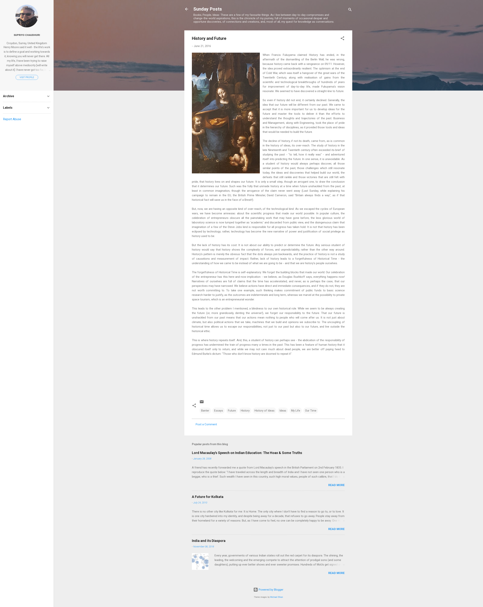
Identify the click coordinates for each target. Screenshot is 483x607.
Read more (336, 485)
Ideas (282, 410)
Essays (218, 410)
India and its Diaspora (208, 541)
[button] (342, 39)
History (245, 410)
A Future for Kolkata (207, 497)
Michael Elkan (276, 597)
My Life (295, 410)
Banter (205, 410)
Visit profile (27, 77)
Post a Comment (206, 424)
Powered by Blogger (270, 589)
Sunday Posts (207, 9)
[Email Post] (201, 403)
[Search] (350, 10)
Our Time (310, 410)
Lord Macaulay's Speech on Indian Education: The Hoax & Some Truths (247, 453)
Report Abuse (12, 119)
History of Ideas (265, 410)
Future (232, 410)
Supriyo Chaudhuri (27, 34)
